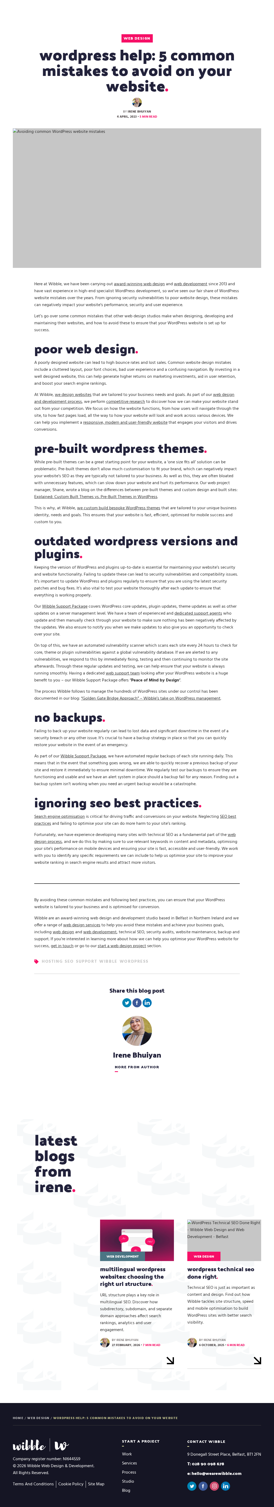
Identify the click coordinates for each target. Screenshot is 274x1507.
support (86, 961)
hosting (52, 961)
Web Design (137, 38)
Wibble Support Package (64, 606)
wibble (108, 961)
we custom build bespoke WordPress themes (118, 508)
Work (127, 1454)
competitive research (125, 401)
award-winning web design (139, 284)
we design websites (73, 394)
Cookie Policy (70, 1484)
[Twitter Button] (191, 1486)
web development (190, 284)
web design (63, 932)
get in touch (62, 946)
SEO (69, 961)
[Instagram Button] (214, 1486)
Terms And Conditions (33, 1484)
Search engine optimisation (59, 816)
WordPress (134, 961)
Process (129, 1472)
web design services (81, 925)
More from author (137, 1067)
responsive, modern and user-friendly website (125, 422)
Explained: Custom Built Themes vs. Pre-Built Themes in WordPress (95, 497)
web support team (123, 673)
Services (129, 1463)
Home (18, 1418)
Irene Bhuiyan (139, 111)
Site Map (96, 1484)
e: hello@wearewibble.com (214, 1473)
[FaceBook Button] (203, 1486)
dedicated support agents (198, 613)
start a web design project (122, 946)
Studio (128, 1481)
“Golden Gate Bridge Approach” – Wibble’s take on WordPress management (150, 698)
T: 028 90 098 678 (205, 1463)
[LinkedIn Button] (225, 1486)
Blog (126, 1490)
